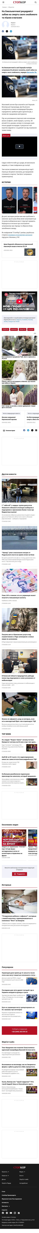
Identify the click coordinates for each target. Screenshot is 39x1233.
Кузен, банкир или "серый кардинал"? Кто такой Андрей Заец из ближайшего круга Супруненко (18, 1084)
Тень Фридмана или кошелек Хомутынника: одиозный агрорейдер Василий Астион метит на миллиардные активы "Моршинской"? (19, 1049)
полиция (30, 329)
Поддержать (21, 874)
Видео (21, 1172)
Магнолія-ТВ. (32, 72)
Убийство (5, 329)
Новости (4, 1176)
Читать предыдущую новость (11, 413)
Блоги (21, 1176)
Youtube (30, 320)
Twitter (6, 321)
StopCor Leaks (8, 1041)
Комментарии (10, 431)
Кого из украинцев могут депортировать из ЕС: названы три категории (18, 1008)
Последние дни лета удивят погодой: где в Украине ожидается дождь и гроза (18, 991)
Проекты (4, 1172)
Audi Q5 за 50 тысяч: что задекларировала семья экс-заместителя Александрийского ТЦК (19, 758)
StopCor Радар (6, 1183)
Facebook (24, 320)
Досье (4, 1179)
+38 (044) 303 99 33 (19, 1031)
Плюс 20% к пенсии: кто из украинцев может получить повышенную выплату (19, 596)
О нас (3, 1191)
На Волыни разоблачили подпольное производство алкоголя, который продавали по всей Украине (19, 776)
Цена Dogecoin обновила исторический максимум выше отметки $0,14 (18, 245)
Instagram (11, 321)
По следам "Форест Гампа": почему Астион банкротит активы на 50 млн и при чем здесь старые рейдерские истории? (19, 742)
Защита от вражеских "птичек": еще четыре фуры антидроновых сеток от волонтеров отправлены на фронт (14, 851)
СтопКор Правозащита (9, 1195)
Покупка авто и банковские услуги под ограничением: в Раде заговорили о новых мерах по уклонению (18, 636)
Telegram (18, 320)
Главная (4, 7)
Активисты (5, 1203)
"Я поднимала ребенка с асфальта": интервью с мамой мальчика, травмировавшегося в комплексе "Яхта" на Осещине (19, 918)
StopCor (13, 23)
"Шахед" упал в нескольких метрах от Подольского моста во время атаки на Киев (18, 554)
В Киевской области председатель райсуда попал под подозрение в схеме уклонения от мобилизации (18, 678)
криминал (14, 329)
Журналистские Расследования (12, 1199)
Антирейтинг (24, 1183)
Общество (11, 7)
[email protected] (18, 1225)
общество (22, 329)
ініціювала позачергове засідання (20, 235)
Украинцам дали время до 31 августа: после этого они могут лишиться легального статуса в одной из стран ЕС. (19, 975)
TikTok (17, 321)
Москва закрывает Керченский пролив (9, 418)
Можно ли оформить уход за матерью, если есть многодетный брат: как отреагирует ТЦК (19, 720)
